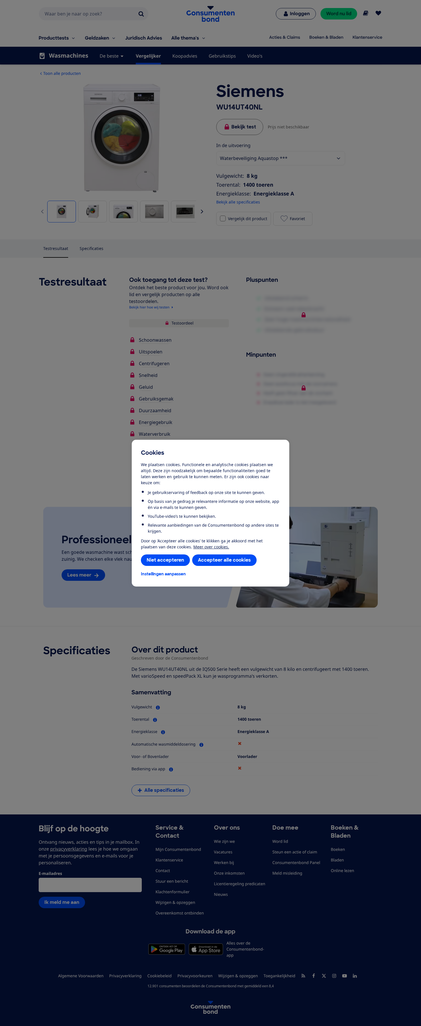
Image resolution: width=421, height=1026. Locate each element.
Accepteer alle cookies (224, 560)
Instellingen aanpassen (163, 573)
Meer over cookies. (211, 547)
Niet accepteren (165, 560)
